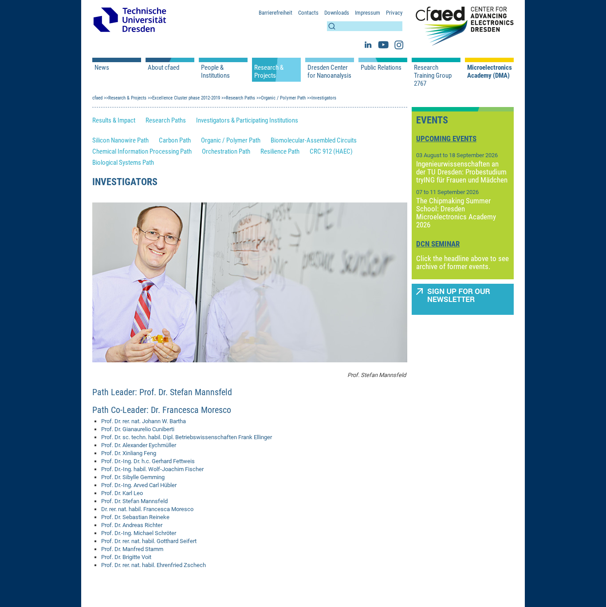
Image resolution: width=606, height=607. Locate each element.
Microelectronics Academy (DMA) (489, 71)
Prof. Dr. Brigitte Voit (126, 557)
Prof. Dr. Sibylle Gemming (133, 477)
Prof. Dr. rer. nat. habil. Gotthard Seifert (149, 541)
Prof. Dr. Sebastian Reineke (135, 517)
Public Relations (381, 67)
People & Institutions (215, 71)
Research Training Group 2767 (433, 75)
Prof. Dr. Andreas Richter (131, 525)
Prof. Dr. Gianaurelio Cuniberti (137, 429)
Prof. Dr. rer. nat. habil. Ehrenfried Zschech (153, 565)
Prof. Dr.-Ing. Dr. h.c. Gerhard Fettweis (148, 461)
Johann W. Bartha (163, 421)
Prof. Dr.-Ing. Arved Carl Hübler (139, 485)
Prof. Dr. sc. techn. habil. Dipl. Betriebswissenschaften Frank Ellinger (186, 437)
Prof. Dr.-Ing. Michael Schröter (138, 533)
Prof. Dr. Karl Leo (122, 493)
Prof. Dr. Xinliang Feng (128, 453)
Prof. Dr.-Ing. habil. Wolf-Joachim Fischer (152, 469)
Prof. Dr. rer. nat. (121, 421)
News (101, 67)
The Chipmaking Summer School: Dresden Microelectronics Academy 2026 (456, 212)
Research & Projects (268, 71)
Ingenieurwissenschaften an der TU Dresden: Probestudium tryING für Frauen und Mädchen (462, 171)
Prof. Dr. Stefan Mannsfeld (134, 501)
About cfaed (163, 67)
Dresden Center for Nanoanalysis (329, 71)
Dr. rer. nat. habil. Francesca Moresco (147, 509)
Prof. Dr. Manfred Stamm (132, 549)
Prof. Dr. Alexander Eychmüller (138, 445)
